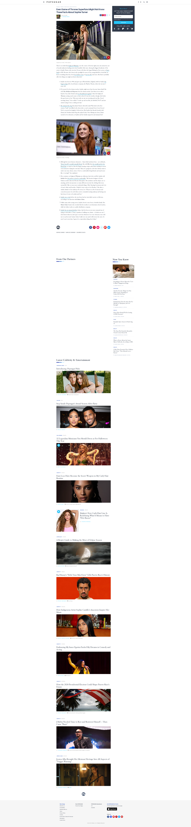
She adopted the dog (66, 106)
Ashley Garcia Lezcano (63, 638)
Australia (93, 807)
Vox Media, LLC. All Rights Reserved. (97, 823)
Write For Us (62, 805)
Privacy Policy (62, 813)
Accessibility (62, 807)
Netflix (70, 787)
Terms (61, 811)
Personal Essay (60, 365)
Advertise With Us (63, 809)
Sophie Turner (60, 232)
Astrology (59, 536)
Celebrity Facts (81, 232)
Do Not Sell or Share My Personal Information (66, 817)
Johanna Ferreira (85, 521)
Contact (61, 814)
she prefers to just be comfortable (76, 178)
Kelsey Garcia (61, 429)
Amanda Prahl (66, 16)
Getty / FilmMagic (65, 157)
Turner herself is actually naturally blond (71, 164)
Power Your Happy (79, 805)
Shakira (82, 510)
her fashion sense (79, 75)
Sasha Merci (61, 504)
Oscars (58, 400)
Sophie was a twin (65, 197)
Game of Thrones (73, 66)
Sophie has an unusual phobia (69, 210)
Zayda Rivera (61, 566)
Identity (59, 472)
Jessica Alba (60, 755)
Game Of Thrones (70, 232)
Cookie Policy (62, 820)
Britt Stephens (61, 466)
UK (91, 805)
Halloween (59, 435)
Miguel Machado (62, 600)
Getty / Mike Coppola (66, 62)
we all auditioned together (85, 94)
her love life (89, 75)
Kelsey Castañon (62, 394)
